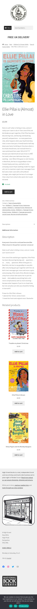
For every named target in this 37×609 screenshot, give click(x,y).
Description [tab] (6, 224)
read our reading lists (22, 485)
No (15, 606)
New (10, 44)
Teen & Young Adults (14, 203)
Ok (11, 606)
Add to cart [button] (18, 352)
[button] (9, 28)
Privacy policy (23, 606)
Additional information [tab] (10, 230)
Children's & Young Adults (21, 44)
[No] (35, 602)
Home (6, 44)
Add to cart (8, 192)
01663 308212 (6, 548)
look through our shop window (12, 488)
